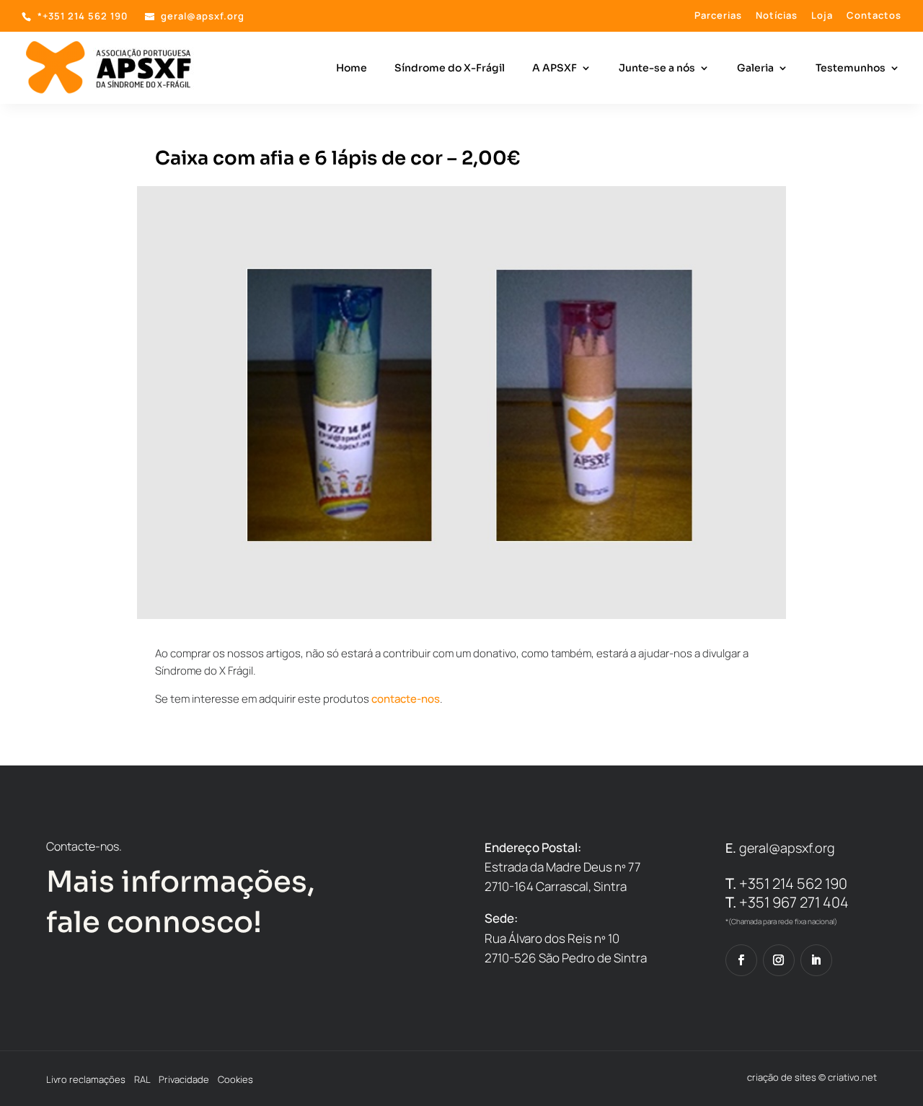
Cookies (235, 1079)
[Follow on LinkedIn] (816, 960)
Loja (822, 16)
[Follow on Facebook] (741, 960)
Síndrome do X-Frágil (449, 68)
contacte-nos (405, 698)
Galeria (755, 68)
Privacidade (184, 1079)
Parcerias (718, 16)
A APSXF (554, 68)
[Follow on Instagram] (779, 960)
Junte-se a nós (657, 68)
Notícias (777, 16)
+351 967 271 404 (787, 902)
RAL (142, 1079)
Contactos (874, 16)
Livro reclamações (85, 1079)
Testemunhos (851, 68)
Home (351, 68)
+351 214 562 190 (786, 883)
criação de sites (781, 1077)
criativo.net (852, 1077)
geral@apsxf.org (787, 847)
